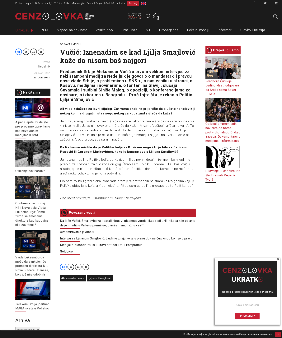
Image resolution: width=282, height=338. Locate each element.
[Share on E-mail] (41, 52)
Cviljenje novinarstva (30, 171)
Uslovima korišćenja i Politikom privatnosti (247, 334)
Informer (225, 30)
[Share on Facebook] (18, 52)
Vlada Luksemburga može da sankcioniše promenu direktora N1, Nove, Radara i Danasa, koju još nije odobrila (32, 266)
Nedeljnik (44, 66)
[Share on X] (26, 52)
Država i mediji (43, 3)
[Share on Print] (33, 52)
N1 (148, 30)
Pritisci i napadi (24, 3)
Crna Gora (129, 30)
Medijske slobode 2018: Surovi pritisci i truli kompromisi (101, 245)
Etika (67, 3)
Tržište (58, 3)
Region (99, 3)
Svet (108, 3)
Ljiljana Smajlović (100, 278)
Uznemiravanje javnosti (77, 232)
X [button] (278, 334)
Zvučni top (104, 30)
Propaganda (168, 30)
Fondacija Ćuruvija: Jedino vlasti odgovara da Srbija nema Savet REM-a (222, 87)
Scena (90, 3)
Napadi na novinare (72, 30)
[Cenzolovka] (54, 15)
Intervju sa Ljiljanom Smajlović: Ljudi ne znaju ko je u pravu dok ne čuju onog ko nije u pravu (126, 238)
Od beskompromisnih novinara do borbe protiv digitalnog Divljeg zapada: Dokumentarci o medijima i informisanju (223, 132)
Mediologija (78, 3)
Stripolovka (118, 3)
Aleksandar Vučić (73, 278)
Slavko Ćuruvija (252, 30)
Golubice (66, 251)
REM (44, 30)
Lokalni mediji (198, 30)
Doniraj (133, 3)
